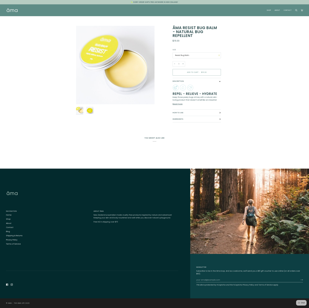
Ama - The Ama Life (16, 303)
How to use (178, 113)
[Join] (300, 280)
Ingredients (178, 119)
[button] (269, 10)
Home (8, 215)
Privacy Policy (248, 285)
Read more (178, 104)
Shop (8, 219)
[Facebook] (7, 285)
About (8, 223)
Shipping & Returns (14, 235)
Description (178, 81)
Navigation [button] (11, 211)
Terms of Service (266, 285)
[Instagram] (12, 285)
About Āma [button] (99, 211)
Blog (8, 231)
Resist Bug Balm (182, 55)
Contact (9, 227)
